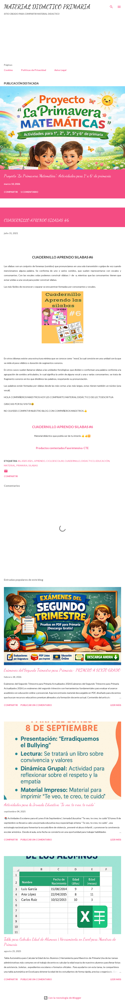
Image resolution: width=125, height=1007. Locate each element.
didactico (88, 461)
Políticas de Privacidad (33, 70)
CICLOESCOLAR (55, 461)
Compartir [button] (11, 191)
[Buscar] (111, 6)
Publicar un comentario (36, 705)
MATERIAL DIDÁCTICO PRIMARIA (47, 6)
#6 (19, 461)
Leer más (115, 705)
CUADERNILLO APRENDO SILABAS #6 (62, 427)
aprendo (39, 461)
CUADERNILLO (72, 461)
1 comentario (29, 191)
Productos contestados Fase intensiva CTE (62, 448)
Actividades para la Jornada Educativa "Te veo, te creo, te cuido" (49, 804)
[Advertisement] (55, 40)
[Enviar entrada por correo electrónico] (6, 472)
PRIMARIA (22, 465)
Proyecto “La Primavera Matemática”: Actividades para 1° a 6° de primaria (57, 176)
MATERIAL (9, 465)
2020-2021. (27, 461)
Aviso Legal (60, 70)
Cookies (8, 70)
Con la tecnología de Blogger (64, 997)
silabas (33, 465)
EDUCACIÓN (103, 461)
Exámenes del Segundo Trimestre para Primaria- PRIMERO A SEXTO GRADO (62, 670)
